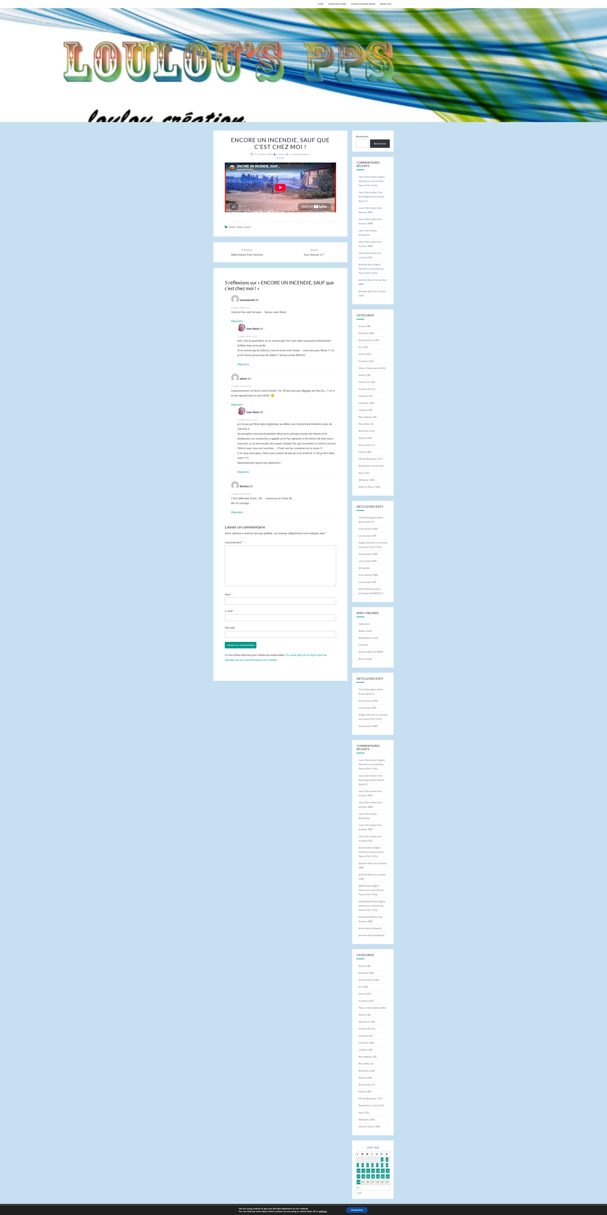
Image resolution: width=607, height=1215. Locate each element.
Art (360, 347)
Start (321, 4)
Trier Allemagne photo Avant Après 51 (371, 196)
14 (378, 1170)
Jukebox (363, 410)
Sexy (361, 472)
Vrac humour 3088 (368, 574)
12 (368, 1170)
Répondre (237, 321)
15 (383, 1170)
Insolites (363, 403)
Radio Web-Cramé (240, 227)
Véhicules (364, 479)
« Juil (359, 1192)
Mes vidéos (364, 423)
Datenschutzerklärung (363, 4)
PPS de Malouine (367, 458)
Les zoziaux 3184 (367, 561)
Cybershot (364, 623)
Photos (363, 451)
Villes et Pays (366, 486)
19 (368, 1176)
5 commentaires (299, 154)
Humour (363, 389)
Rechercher (362, 136)
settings (323, 1211)
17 (358, 1176)
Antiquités (364, 234)
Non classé (364, 444)
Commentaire (234, 542)
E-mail (229, 611)
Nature (362, 438)
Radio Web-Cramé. (337, 4)
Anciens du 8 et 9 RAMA (371, 651)
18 (363, 1176)
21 (378, 1176)
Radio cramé (365, 630)
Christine (363, 644)
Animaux (363, 333)
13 (373, 1170)
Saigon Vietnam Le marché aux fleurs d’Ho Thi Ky (372, 181)
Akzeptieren (357, 1210)
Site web (230, 627)
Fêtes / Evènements (369, 368)
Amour (362, 326)
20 (373, 1176)
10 (358, 1170)
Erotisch (363, 361)
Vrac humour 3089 (368, 554)
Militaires (364, 430)
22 (383, 1176)
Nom (229, 594)
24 (358, 1182)
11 (363, 1170)
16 (387, 1170)
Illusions (363, 395)
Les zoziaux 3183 (367, 582)
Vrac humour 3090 (368, 528)
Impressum (385, 4)
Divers (362, 354)
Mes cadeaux (365, 416)
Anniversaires (366, 340)
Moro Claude (365, 658)
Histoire (363, 382)
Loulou (281, 154)
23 (387, 1176)
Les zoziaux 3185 (367, 535)
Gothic (362, 375)
